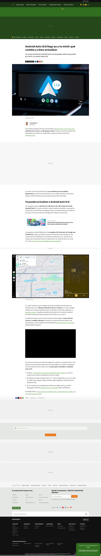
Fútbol (66, 37)
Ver (51, 435)
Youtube (86, 5)
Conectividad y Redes (44, 502)
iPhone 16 (55, 485)
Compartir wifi (73, 485)
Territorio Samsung (43, 497)
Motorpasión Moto (61, 528)
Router (36, 37)
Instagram (83, 5)
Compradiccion (72, 530)
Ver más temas (16, 508)
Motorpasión (60, 526)
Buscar (86, 514)
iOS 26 (49, 485)
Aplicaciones (33, 398)
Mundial (53, 37)
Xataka (13, 526)
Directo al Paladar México (50, 544)
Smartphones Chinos (30, 502)
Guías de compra (29, 497)
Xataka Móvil (15, 528)
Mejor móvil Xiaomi (64, 485)
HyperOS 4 (47, 37)
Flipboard (81, 5)
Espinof (36, 528)
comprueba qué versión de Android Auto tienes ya (50, 373)
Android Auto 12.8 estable (49, 388)
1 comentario (30, 61)
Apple (27, 494)
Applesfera (14, 530)
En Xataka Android (52, 220)
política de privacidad (70, 499)
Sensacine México (39, 543)
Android (14, 500)
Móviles (24, 37)
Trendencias (71, 526)
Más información (60, 554)
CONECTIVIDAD (20, 5)
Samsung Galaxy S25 (35, 485)
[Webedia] (86, 1)
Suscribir (74, 496)
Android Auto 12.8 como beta (64, 129)
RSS (68, 507)
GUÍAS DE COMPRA (68, 5)
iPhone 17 (44, 485)
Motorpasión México (60, 544)
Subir (85, 519)
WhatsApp (14, 502)
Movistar (14, 494)
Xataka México (15, 543)
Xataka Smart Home (15, 532)
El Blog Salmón (83, 526)
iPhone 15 (71, 37)
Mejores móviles (25, 485)
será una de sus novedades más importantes (46, 241)
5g (26, 500)
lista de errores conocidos (65, 323)
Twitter (88, 5)
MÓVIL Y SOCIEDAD (31, 5)
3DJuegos (26, 526)
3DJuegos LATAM (27, 543)
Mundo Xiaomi (15, 534)
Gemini (41, 37)
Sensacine (37, 526)
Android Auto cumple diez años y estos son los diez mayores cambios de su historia (60, 223)
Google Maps (60, 37)
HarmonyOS (30, 37)
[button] (34, 123)
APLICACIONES (42, 5)
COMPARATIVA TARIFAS (55, 5)
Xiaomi (40, 494)
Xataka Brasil (15, 545)
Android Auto (42, 398)
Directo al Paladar (50, 526)
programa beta (30, 135)
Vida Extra (26, 528)
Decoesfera (71, 528)
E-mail (42, 61)
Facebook (35, 61)
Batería (77, 37)
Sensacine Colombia (37, 546)
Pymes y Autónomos (82, 528)
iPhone (40, 500)
